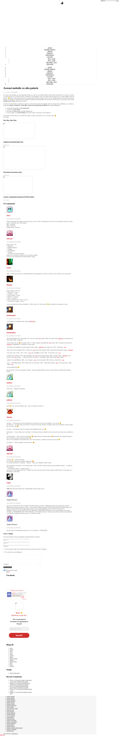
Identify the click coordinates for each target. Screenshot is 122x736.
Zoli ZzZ (10, 238)
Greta (11, 652)
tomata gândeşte (11, 714)
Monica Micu (13, 661)
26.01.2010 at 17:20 (12, 503)
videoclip (60, 338)
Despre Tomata (49, 50)
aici (40, 338)
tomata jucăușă (10, 702)
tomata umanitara (11, 723)
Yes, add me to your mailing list (13, 552)
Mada (11, 657)
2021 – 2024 (51, 59)
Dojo (11, 651)
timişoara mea (10, 710)
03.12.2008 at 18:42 (12, 403)
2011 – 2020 (51, 61)
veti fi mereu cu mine (12, 708)
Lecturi (50, 57)
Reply (19, 218)
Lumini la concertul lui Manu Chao (13, 142)
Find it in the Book (15, 673)
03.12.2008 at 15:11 (12, 318)
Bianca (11, 649)
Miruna (12, 660)
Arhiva (49, 51)
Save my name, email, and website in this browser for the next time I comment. (26, 549)
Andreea (13, 593)
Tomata (9, 417)
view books (24, 599)
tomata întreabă (11, 719)
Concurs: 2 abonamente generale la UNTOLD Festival (18, 197)
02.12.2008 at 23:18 (12, 218)
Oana (11, 664)
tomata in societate (11, 720)
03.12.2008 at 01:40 (12, 288)
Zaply (9, 483)
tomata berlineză (11, 713)
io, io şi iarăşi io (11, 716)
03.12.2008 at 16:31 (12, 335)
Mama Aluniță (13, 658)
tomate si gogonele (11, 729)
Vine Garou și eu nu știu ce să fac (12, 172)
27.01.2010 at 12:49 (12, 527)
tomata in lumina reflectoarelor (15, 728)
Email (5, 543)
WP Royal (14, 733)
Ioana (11, 654)
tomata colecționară (12, 722)
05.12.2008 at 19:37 (12, 486)
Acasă (50, 48)
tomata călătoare (11, 699)
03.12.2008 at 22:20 (12, 420)
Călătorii (49, 64)
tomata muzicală (11, 701)
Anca (11, 648)
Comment (5, 564)
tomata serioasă (11, 704)
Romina (12, 666)
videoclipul (32, 321)
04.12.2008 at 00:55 (12, 456)
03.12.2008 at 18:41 (12, 386)
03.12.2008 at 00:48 (12, 271)
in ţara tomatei (10, 711)
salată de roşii (10, 731)
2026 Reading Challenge (16, 590)
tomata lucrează (11, 726)
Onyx (8, 215)
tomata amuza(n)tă (11, 705)
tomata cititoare (11, 696)
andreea (9, 383)
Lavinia (12, 655)
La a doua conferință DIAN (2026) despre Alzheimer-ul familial (20, 684)
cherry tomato (10, 707)
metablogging (10, 717)
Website (5, 546)
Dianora (9, 285)
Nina (11, 663)
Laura (9, 268)
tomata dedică (10, 725)
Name (5, 539)
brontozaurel (11, 315)
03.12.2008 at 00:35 (12, 242)
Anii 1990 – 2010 (51, 62)
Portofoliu (50, 55)
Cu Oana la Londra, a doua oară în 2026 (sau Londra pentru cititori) (21, 681)
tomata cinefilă (10, 698)
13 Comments (14, 92)
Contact (50, 53)
